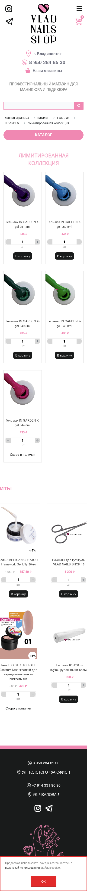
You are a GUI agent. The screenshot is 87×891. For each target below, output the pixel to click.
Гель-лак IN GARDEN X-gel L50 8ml (64, 224)
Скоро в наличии (22, 454)
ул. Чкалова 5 (46, 794)
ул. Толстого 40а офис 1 (46, 772)
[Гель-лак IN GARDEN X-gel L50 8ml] (64, 194)
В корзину (22, 256)
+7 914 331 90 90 (46, 785)
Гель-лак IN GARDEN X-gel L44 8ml (22, 422)
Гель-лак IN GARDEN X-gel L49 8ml (22, 323)
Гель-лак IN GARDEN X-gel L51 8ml (22, 224)
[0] (78, 21)
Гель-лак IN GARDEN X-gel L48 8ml (64, 323)
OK (43, 881)
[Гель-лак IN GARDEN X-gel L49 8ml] (23, 293)
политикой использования (22, 867)
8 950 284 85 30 (45, 763)
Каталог (43, 134)
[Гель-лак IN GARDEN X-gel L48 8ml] (64, 293)
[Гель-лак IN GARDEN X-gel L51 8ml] (23, 194)
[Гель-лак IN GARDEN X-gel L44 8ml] (23, 392)
